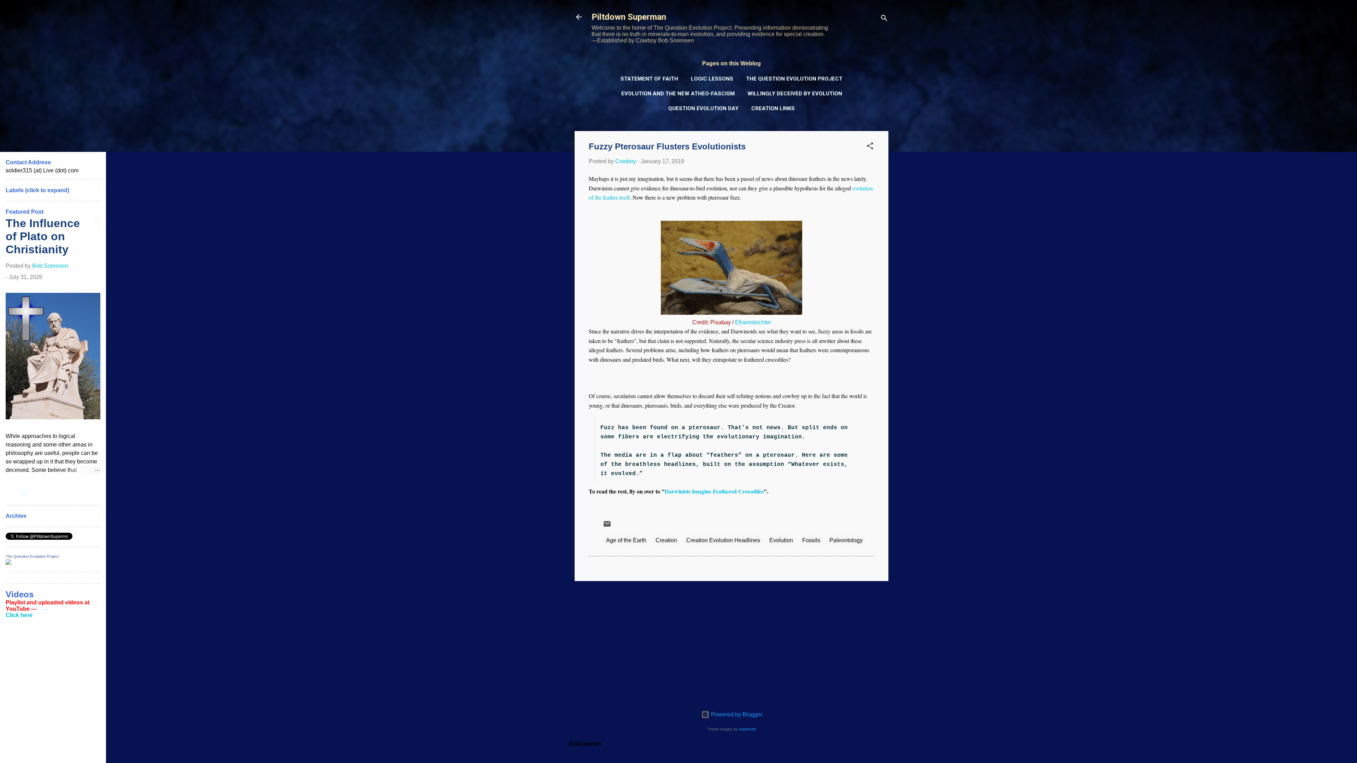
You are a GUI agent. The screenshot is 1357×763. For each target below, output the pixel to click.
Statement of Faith (649, 79)
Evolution (781, 540)
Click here (19, 615)
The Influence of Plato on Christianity (43, 236)
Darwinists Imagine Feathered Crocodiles (714, 491)
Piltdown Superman (629, 17)
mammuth (747, 729)
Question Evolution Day (703, 108)
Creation (666, 540)
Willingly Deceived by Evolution (794, 93)
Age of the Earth (626, 540)
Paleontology (846, 540)
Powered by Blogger (736, 714)
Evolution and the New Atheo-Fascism (678, 93)
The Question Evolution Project (794, 79)
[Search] (884, 19)
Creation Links (773, 108)
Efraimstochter (753, 322)
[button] (870, 147)
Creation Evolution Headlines (723, 540)
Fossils (811, 540)
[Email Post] (607, 526)
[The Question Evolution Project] (8, 563)
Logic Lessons (712, 79)
